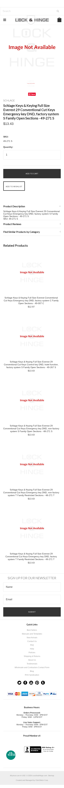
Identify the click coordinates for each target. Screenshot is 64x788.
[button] (39, 759)
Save (33, 94)
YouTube (31, 683)
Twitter (19, 683)
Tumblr (43, 683)
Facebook (25, 683)
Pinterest (37, 683)
